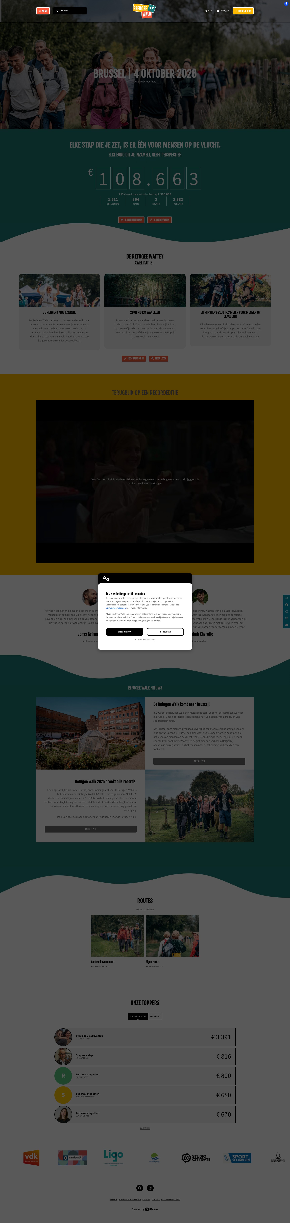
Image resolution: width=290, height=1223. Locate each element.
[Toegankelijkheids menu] (286, 4)
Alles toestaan (124, 631)
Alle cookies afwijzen (145, 639)
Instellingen (165, 631)
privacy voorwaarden (116, 607)
